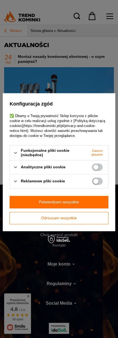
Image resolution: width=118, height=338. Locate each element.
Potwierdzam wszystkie (59, 202)
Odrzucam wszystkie (59, 218)
